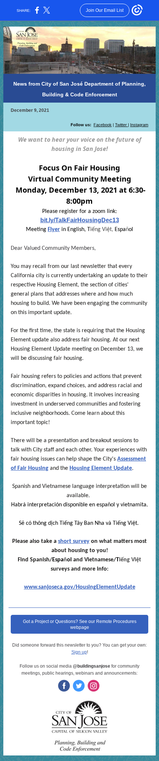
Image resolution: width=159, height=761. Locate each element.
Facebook (103, 125)
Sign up (79, 652)
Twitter (121, 125)
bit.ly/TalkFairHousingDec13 (79, 220)
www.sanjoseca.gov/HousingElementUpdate (79, 587)
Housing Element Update (101, 468)
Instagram (139, 125)
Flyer (54, 230)
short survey (73, 541)
